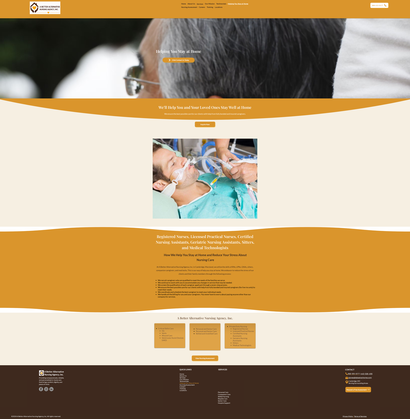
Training (183, 388)
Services (183, 377)
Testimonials (184, 381)
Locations (183, 390)
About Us (183, 376)
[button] (202, 7)
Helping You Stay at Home (189, 383)
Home (182, 374)
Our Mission (184, 379)
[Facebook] (41, 389)
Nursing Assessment (187, 385)
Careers (182, 387)
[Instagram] (46, 389)
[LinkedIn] (51, 389)
